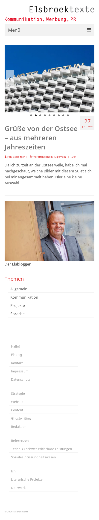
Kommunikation (24, 297)
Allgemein (60, 156)
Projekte (17, 305)
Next (89, 79)
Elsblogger (18, 156)
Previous (10, 79)
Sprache (17, 313)
